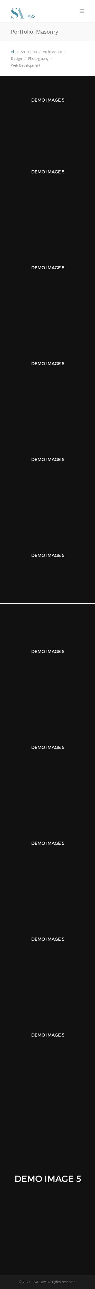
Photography (38, 58)
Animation (29, 51)
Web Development (25, 65)
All (13, 51)
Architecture (52, 51)
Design (16, 58)
